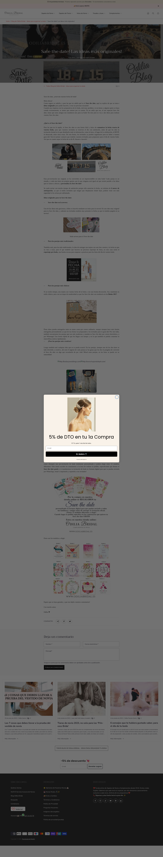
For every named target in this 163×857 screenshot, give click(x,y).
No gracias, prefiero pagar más (81, 459)
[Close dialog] (116, 397)
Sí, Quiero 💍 (81, 454)
